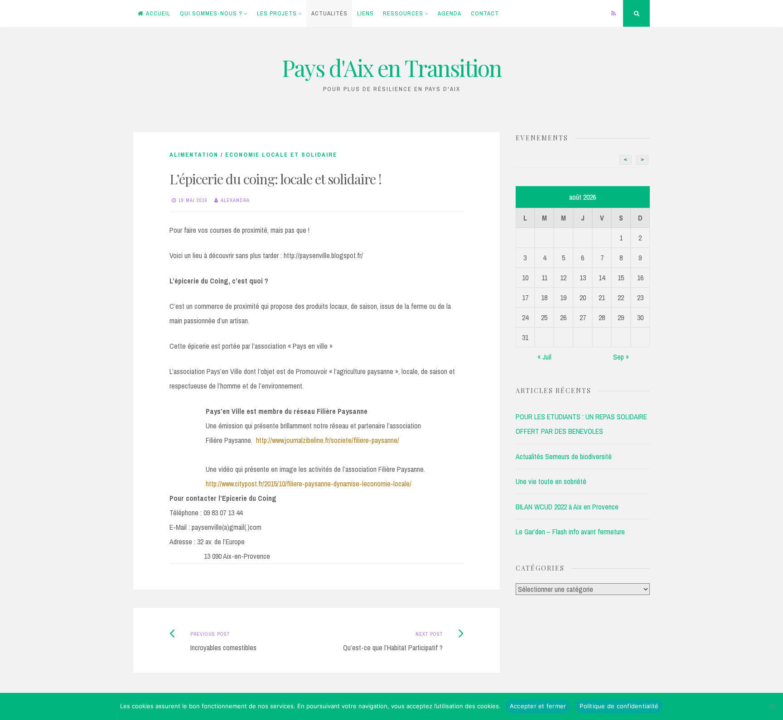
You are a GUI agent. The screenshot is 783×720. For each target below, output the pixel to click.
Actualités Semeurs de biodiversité (564, 456)
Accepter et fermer (538, 706)
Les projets (277, 13)
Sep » (621, 357)
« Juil (544, 357)
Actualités (329, 13)
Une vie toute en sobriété (551, 481)
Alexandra (235, 200)
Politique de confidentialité (619, 706)
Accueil (158, 13)
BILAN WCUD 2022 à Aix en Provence (567, 507)
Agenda (449, 13)
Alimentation (193, 154)
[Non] (771, 706)
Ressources (403, 13)
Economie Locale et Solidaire (281, 154)
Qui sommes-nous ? (211, 13)
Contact (485, 13)
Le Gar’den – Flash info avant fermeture (570, 532)
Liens (365, 13)
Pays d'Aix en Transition (392, 68)
